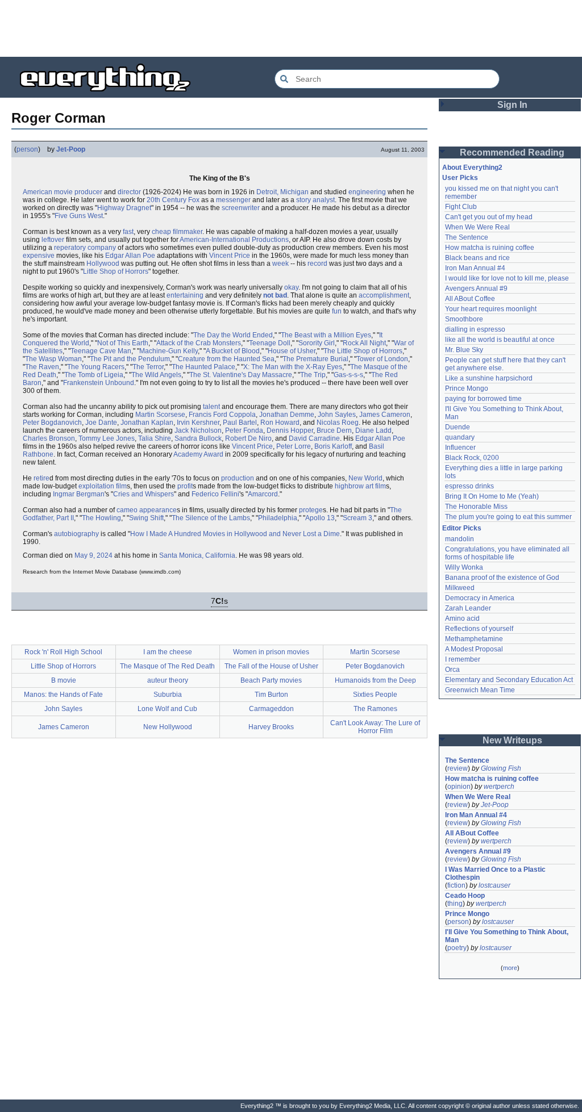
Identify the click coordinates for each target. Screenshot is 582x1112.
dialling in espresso (475, 329)
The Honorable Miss (476, 507)
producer (88, 192)
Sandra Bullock (198, 438)
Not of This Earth (122, 343)
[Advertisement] (291, 28)
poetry (457, 948)
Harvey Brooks (271, 727)
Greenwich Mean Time (480, 690)
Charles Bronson (49, 438)
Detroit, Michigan (282, 192)
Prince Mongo (466, 388)
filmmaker (187, 232)
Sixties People (375, 695)
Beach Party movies (271, 680)
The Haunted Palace (203, 367)
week (280, 263)
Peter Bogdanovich (52, 423)
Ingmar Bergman (79, 494)
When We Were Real (477, 227)
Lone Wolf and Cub (167, 709)
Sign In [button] (512, 105)
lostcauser (494, 885)
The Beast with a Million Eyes (326, 335)
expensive (39, 256)
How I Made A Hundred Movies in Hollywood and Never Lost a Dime (235, 534)
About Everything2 (472, 168)
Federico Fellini (215, 494)
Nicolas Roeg (338, 423)
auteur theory (167, 680)
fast (128, 232)
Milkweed (460, 588)
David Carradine (314, 438)
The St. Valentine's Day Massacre (240, 375)
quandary (460, 437)
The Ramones (375, 709)
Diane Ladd (373, 430)
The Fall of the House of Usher (271, 666)
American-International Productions (234, 240)
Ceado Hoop (465, 896)
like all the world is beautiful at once (500, 340)
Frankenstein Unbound (98, 383)
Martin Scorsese (160, 415)
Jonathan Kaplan (146, 423)
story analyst (315, 200)
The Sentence (466, 237)
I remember (462, 659)
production (237, 478)
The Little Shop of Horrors (362, 351)
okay (291, 287)
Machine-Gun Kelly (168, 351)
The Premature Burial (315, 359)
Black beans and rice (477, 258)
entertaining (185, 295)
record (317, 263)
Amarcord (263, 494)
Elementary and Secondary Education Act (509, 680)
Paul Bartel (240, 423)
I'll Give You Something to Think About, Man (507, 936)
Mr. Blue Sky (464, 350)
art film (375, 486)
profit (185, 486)
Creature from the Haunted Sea (226, 359)
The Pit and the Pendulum (130, 359)
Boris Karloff (333, 446)
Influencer (460, 448)
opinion (459, 787)
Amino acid (462, 618)
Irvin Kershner (198, 423)
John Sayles (337, 415)
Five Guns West (79, 216)
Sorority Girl (316, 343)
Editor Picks (461, 528)
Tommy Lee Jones (106, 438)
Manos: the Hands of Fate (63, 695)
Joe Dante (101, 423)
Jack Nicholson (198, 430)
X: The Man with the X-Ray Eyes (292, 367)
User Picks (460, 178)
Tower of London (382, 359)
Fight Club (461, 207)
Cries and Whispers (143, 494)
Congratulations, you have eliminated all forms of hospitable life (508, 553)
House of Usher (291, 351)
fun (337, 311)
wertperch (499, 787)
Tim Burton (271, 695)
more (510, 967)
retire (41, 478)
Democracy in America (479, 598)
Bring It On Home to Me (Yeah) (492, 496)
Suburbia (167, 695)
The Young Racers (95, 367)
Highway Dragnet (124, 208)
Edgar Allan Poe (130, 256)
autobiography (76, 534)
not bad (275, 295)
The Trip (313, 375)
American (37, 192)
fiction (456, 885)
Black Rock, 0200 (472, 458)
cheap (161, 232)
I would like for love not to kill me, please (507, 278)
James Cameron (384, 415)
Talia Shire (154, 438)
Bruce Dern (334, 430)
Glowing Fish (501, 768)
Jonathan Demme (286, 415)
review (457, 768)
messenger (233, 200)
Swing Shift (146, 518)
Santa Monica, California (197, 555)
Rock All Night (364, 343)
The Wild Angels (156, 375)
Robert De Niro (248, 438)
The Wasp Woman (53, 359)
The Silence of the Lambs (211, 518)
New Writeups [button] (512, 740)
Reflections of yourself (479, 629)
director (129, 192)
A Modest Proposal (474, 649)
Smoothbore (464, 319)
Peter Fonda (244, 430)
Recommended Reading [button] (512, 152)
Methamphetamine (474, 639)
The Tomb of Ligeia (93, 375)
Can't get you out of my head (489, 217)
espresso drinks (469, 486)
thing (455, 904)
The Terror (148, 367)
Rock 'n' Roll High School (63, 652)
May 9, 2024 (93, 555)
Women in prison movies (271, 652)
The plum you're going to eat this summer (508, 517)
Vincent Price (229, 256)
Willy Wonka (464, 567)
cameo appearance (147, 510)
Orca (452, 670)
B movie (63, 680)
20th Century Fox (173, 200)
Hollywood (102, 263)
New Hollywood (167, 727)
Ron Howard (280, 423)
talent (211, 407)
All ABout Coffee (470, 299)
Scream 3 (357, 518)
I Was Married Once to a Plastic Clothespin (496, 873)
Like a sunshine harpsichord (489, 378)
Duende (457, 427)
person (27, 149)
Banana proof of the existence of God (502, 578)
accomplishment (384, 295)
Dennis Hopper (290, 430)
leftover (52, 240)
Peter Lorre (293, 446)
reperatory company (85, 248)
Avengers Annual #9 (476, 288)
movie (63, 192)
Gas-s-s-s (348, 375)
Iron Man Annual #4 (475, 268)
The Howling (101, 518)
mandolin (459, 539)
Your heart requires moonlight (491, 309)
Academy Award (198, 454)
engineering (367, 192)
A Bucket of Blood (233, 351)
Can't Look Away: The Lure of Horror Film (375, 727)
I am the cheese (167, 652)
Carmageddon (271, 709)
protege (311, 510)
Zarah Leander (468, 608)
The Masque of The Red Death (167, 666)
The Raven (42, 367)
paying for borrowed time (483, 399)
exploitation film (102, 486)
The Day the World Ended (233, 335)
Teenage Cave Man (100, 351)
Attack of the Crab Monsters (198, 343)
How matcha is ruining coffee (489, 248)
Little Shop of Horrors (115, 271)
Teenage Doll (269, 343)
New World (365, 478)
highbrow (349, 486)
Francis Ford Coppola (222, 415)
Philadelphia (277, 518)
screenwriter (241, 208)
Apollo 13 (320, 518)
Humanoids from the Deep (375, 680)
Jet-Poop (70, 149)
